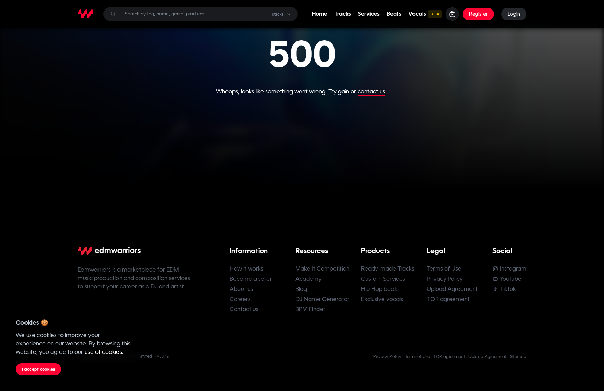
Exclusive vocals (382, 299)
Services (369, 14)
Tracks (342, 14)
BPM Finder (310, 309)
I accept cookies (38, 369)
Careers (240, 299)
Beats (394, 14)
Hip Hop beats (380, 289)
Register (478, 14)
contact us (371, 91)
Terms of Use (444, 268)
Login (514, 14)
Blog (301, 289)
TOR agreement (448, 299)
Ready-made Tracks (387, 268)
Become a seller (251, 278)
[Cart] (452, 14)
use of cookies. (104, 352)
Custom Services (383, 278)
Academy (308, 278)
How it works (246, 268)
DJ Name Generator (322, 299)
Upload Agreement (452, 289)
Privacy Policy (445, 278)
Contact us (244, 309)
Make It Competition (322, 268)
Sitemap (518, 356)
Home (319, 14)
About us (241, 289)
